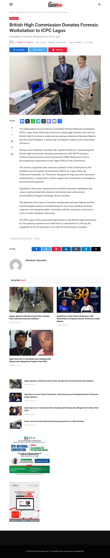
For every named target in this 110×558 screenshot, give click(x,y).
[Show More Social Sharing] (70, 49)
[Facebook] (11, 127)
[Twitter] (11, 134)
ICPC (37, 239)
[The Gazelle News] (55, 4)
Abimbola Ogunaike (25, 42)
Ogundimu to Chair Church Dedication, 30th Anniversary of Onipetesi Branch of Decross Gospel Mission (78, 318)
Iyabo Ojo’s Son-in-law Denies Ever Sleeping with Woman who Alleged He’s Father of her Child (30, 360)
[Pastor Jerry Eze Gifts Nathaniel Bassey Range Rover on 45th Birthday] (15, 424)
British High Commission (21, 239)
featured (14, 18)
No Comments (76, 42)
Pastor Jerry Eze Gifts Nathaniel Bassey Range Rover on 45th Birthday (54, 421)
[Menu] (11, 4)
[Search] (99, 4)
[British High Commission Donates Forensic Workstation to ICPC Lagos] (55, 85)
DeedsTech (79, 551)
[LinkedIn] (11, 141)
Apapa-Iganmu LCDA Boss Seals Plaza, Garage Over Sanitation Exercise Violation (29, 317)
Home (11, 12)
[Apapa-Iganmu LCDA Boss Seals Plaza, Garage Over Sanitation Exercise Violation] (31, 300)
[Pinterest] (11, 147)
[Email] (11, 154)
